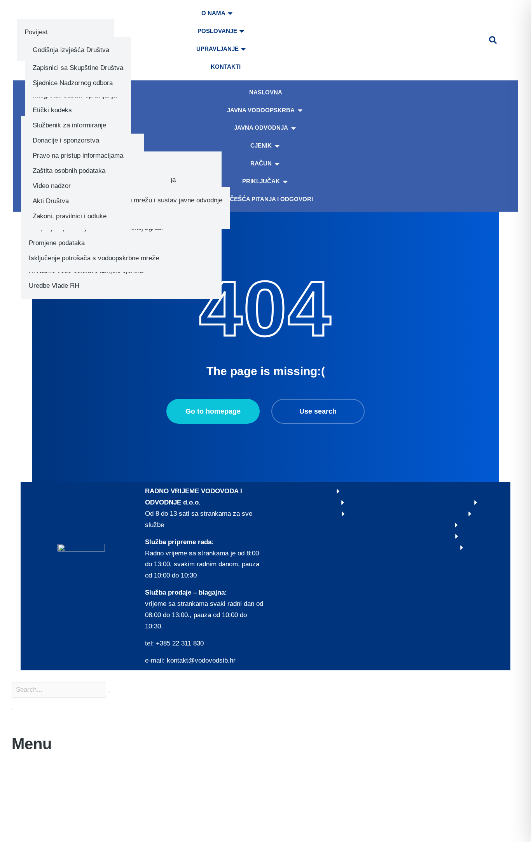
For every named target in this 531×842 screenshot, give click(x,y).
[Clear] (109, 691)
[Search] (12, 709)
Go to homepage (213, 411)
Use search (318, 411)
